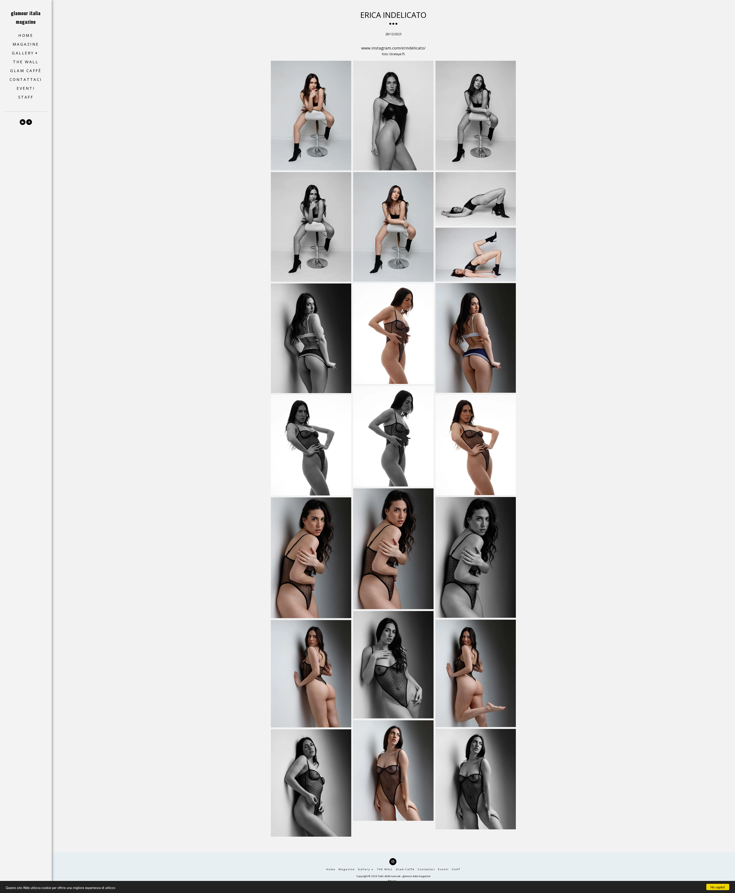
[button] (26, 53)
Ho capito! (717, 887)
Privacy (392, 880)
